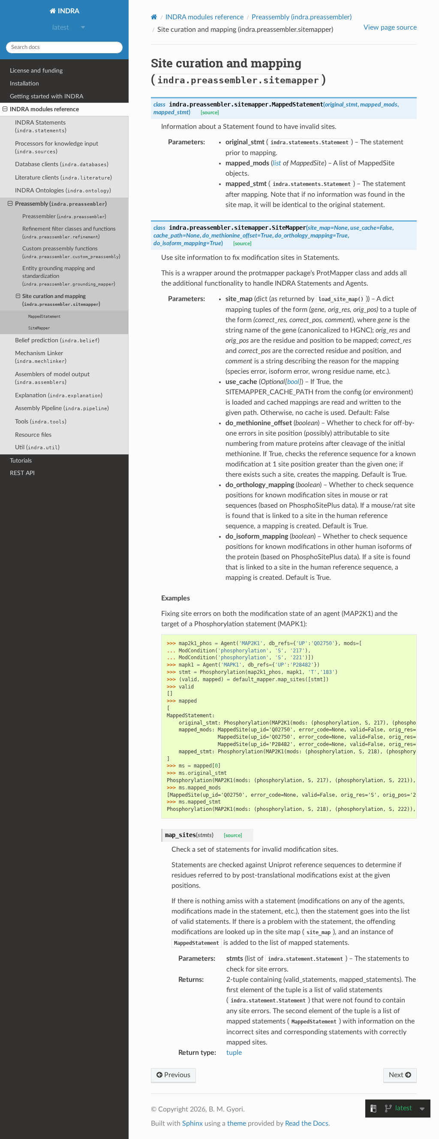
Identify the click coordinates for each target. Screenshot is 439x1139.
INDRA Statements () (40, 126)
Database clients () (61, 164)
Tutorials (21, 460)
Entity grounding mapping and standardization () (68, 276)
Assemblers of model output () (52, 378)
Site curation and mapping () (61, 300)
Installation (24, 83)
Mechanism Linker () (40, 357)
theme (236, 1123)
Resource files (33, 435)
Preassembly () (61, 204)
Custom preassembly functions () (71, 252)
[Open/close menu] (5, 109)
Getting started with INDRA (46, 96)
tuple (234, 1052)
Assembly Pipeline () (62, 408)
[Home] (154, 17)
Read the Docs (306, 1123)
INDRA (67, 11)
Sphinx (192, 1123)
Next (397, 1075)
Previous (176, 1075)
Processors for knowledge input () (56, 147)
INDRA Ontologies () (63, 190)
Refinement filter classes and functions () (69, 233)
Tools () (40, 421)
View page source (390, 27)
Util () (37, 447)
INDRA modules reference (44, 109)
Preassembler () (64, 216)
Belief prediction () (57, 340)
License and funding (36, 70)
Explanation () (58, 395)
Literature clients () (63, 177)
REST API (22, 473)
